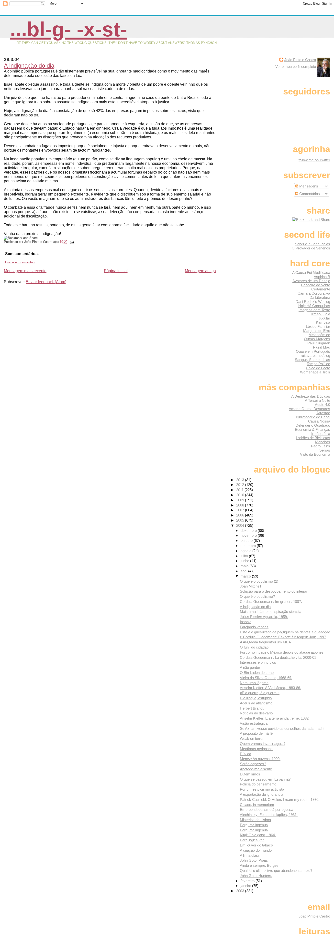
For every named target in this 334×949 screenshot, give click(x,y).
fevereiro (248, 881)
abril (244, 571)
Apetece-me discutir (256, 769)
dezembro (249, 530)
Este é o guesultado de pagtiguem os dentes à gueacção (285, 632)
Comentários (309, 194)
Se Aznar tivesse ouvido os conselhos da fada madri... (283, 728)
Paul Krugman (318, 343)
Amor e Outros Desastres (309, 409)
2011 (240, 490)
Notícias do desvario (256, 713)
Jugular (324, 318)
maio (245, 566)
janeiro (246, 886)
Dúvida (245, 754)
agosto (246, 551)
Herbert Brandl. (252, 708)
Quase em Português (313, 351)
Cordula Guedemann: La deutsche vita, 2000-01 (278, 657)
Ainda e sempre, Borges (259, 865)
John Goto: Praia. (254, 860)
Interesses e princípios (258, 662)
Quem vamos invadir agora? (262, 744)
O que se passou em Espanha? (265, 779)
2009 (240, 500)
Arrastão (323, 413)
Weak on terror (252, 738)
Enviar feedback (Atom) (46, 282)
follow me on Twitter (314, 160)
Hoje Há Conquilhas (314, 306)
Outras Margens (317, 339)
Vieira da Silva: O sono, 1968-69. (266, 678)
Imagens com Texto (314, 310)
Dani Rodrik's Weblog (313, 301)
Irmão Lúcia (320, 314)
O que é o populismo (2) (259, 581)
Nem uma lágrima (254, 683)
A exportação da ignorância (261, 794)
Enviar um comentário (20, 262)
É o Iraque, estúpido (256, 698)
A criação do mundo (256, 850)
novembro (249, 535)
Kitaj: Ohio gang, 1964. (258, 835)
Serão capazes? (253, 764)
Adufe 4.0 (322, 404)
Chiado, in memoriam (257, 805)
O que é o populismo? (257, 596)
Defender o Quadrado (313, 425)
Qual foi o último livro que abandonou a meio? (276, 870)
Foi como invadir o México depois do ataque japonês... (283, 652)
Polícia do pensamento (258, 784)
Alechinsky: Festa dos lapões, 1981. (269, 815)
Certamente (320, 289)
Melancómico (319, 335)
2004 (240, 525)
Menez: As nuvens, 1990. (260, 759)
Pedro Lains (320, 446)
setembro (249, 546)
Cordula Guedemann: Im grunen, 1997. (271, 601)
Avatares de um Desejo (311, 281)
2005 (240, 520)
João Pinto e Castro (300, 60)
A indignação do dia (29, 65)
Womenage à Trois (315, 372)
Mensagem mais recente (25, 271)
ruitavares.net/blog (315, 355)
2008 (240, 505)
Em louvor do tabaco (256, 845)
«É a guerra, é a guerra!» (259, 693)
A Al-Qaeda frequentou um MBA (265, 642)
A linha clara (249, 855)
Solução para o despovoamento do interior (273, 591)
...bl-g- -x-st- (68, 29)
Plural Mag (321, 347)
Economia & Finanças (312, 429)
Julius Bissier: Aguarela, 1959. (264, 617)
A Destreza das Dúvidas (310, 396)
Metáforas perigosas (256, 749)
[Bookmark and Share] (311, 219)
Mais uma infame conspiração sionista (270, 611)
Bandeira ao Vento (315, 285)
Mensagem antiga (200, 271)
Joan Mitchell (250, 586)
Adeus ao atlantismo (256, 703)
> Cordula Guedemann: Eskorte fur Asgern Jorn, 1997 (283, 637)
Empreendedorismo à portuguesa (266, 809)
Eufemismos (250, 774)
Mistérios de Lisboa (255, 820)
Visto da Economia (315, 454)
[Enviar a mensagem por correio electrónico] (71, 242)
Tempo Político (318, 364)
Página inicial (116, 271)
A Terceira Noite (317, 400)
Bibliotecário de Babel (313, 417)
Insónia (245, 622)
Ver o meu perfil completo (295, 66)
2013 (240, 480)
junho (245, 561)
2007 (240, 510)
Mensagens (308, 186)
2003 (240, 891)
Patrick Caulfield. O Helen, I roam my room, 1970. (279, 799)
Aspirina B (322, 277)
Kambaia (323, 322)
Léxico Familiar (318, 326)
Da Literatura (320, 297)
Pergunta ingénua (254, 825)
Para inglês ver (252, 840)
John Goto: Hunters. (256, 876)
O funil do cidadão (254, 647)
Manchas (322, 442)
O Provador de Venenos (311, 248)
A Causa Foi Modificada (311, 272)
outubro (247, 540)
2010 (240, 495)
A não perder (250, 667)
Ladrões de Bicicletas (313, 438)
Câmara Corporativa (314, 293)
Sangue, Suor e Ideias (312, 244)
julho (245, 556)
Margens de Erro (316, 331)
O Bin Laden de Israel (257, 672)
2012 (240, 485)
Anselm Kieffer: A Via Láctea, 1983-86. (270, 688)
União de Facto (318, 368)
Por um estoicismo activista (262, 789)
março (246, 576)
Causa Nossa (319, 421)
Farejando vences (254, 627)
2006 (240, 515)
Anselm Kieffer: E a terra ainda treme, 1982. (275, 718)
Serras (324, 450)
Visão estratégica (253, 723)
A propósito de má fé (256, 733)
